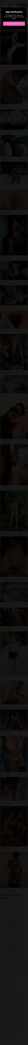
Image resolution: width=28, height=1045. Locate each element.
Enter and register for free (14, 23)
